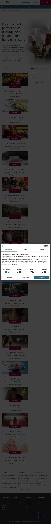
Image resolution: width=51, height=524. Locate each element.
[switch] (19, 272)
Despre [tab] (42, 249)
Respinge (9, 277)
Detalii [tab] (25, 249)
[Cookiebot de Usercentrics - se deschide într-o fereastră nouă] (43, 246)
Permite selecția (25, 277)
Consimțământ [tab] (8, 249)
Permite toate (42, 277)
